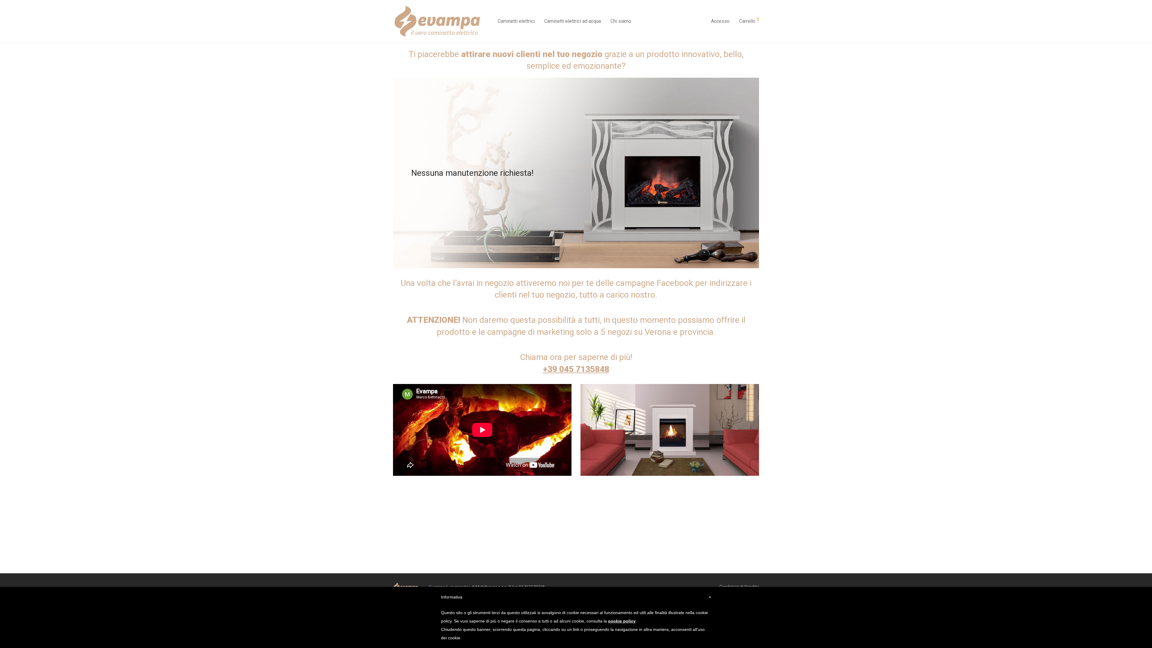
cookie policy (622, 621)
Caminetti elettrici (516, 21)
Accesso (720, 21)
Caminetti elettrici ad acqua (572, 21)
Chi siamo (620, 21)
